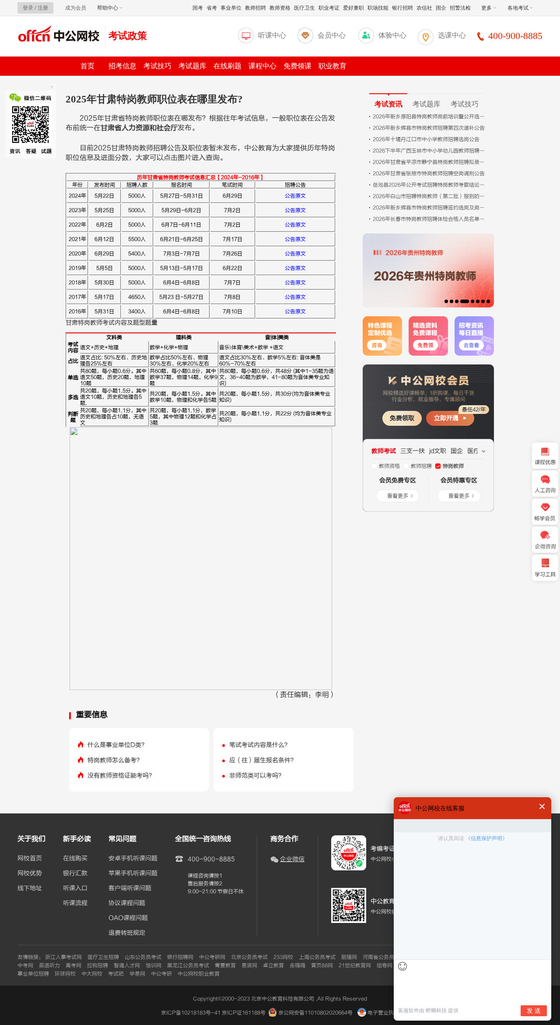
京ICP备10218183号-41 (190, 1013)
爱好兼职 (353, 8)
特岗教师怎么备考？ (115, 760)
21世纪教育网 (355, 965)
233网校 (283, 957)
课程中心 (262, 66)
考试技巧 (158, 66)
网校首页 (30, 858)
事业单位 (231, 8)
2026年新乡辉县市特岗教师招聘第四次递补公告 (429, 128)
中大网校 (91, 974)
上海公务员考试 (317, 957)
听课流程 (75, 903)
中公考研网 (212, 957)
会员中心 (332, 35)
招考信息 (122, 66)
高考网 (73, 965)
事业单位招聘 (33, 974)
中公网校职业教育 (199, 974)
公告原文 (295, 196)
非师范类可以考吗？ (256, 775)
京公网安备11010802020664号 (315, 1013)
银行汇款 (75, 873)
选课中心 (452, 35)
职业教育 (332, 66)
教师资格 (280, 8)
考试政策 (127, 35)
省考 (211, 8)
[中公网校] (59, 35)
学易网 (137, 974)
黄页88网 (322, 965)
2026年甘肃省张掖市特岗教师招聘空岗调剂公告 (429, 173)
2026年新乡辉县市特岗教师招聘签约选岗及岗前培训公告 (429, 208)
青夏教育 (225, 965)
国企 (441, 8)
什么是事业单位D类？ (117, 745)
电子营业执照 (382, 1013)
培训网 (153, 965)
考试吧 (116, 974)
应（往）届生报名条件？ (263, 760)
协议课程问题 (126, 903)
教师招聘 (255, 8)
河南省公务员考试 (384, 957)
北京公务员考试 (249, 957)
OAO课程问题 (128, 918)
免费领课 (298, 66)
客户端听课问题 (129, 888)
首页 (87, 66)
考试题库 (192, 66)
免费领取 (402, 418)
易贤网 (249, 965)
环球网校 (65, 974)
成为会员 (75, 8)
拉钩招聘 (97, 965)
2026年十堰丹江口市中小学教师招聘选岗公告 (426, 139)
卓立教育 (273, 965)
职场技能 (378, 8)
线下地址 (30, 888)
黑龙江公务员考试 (188, 965)
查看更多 (397, 496)
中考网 (25, 965)
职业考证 (329, 8)
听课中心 (272, 35)
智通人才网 (127, 965)
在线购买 (75, 858)
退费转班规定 (126, 933)
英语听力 (49, 965)
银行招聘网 (180, 957)
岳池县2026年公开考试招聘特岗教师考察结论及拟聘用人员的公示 (429, 185)
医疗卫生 (304, 8)
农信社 (424, 8)
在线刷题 (228, 66)
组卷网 (384, 965)
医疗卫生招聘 (103, 957)
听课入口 (75, 888)
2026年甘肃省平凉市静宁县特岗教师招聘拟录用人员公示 (429, 162)
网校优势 (30, 873)
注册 (43, 8)
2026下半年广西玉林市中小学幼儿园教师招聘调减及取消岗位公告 (429, 151)
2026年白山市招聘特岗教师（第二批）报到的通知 (429, 196)
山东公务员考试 (143, 957)
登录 (28, 8)
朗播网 (349, 957)
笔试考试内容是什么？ (259, 745)
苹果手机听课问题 (133, 873)
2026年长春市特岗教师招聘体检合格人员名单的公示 (429, 219)
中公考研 (161, 974)
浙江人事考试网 (63, 957)
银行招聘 (402, 8)
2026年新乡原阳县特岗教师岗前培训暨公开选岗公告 (429, 116)
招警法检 (460, 8)
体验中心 (392, 35)
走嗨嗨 (297, 965)
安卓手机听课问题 (133, 858)
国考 (197, 8)
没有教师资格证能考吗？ (121, 775)
